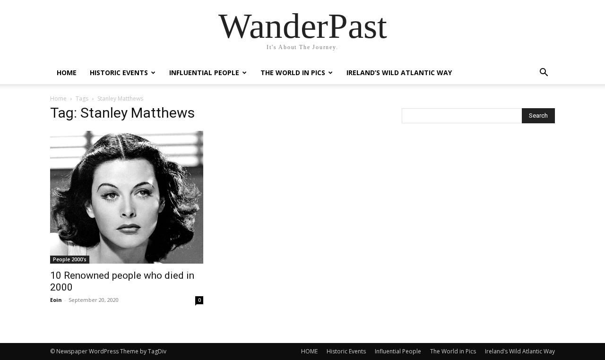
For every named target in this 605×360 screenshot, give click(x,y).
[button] (543, 73)
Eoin (56, 299)
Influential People (204, 72)
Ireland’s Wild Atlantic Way (399, 72)
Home (58, 98)
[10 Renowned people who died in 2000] (126, 197)
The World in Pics (292, 72)
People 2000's (69, 259)
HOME (67, 72)
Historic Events (119, 72)
